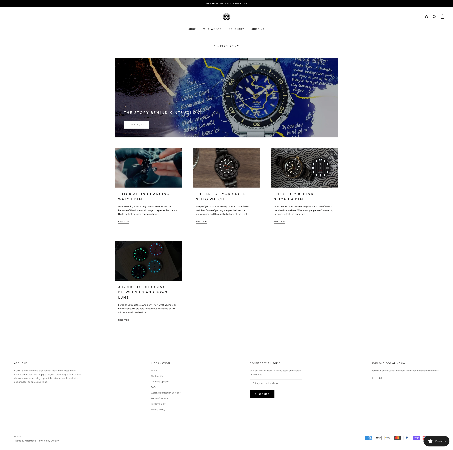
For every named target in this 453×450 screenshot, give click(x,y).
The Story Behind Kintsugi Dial (164, 113)
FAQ (153, 387)
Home (154, 370)
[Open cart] (442, 17)
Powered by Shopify (48, 440)
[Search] (434, 16)
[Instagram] (380, 378)
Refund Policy (158, 409)
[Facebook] (373, 378)
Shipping (257, 29)
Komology (236, 29)
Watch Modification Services (165, 392)
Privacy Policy (158, 404)
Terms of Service (159, 398)
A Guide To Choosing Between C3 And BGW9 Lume (142, 292)
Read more (136, 125)
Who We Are (212, 29)
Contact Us (157, 376)
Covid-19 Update (159, 381)
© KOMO (18, 436)
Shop (192, 29)
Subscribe (262, 394)
